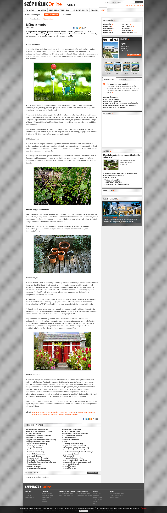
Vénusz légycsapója (34, 464)
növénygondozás (41, 412)
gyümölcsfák (72, 412)
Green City (107, 26)
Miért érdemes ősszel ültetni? (115, 175)
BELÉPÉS (107, 2)
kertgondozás (52, 412)
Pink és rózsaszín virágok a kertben (39, 431)
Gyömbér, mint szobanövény (37, 444)
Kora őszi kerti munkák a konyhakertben (41, 462)
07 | (104, 107)
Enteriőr (96, 495)
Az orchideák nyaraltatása (72, 436)
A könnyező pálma (69, 438)
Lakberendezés (80, 10)
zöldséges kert (82, 412)
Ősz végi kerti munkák (35, 438)
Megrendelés (29, 497)
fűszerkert (35, 414)
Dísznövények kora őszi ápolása (38, 460)
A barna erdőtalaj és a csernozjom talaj (77, 462)
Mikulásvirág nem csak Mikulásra (39, 436)
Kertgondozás (108, 32)
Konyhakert (126, 28)
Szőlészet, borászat (129, 32)
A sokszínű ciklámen (34, 456)
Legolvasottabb (109, 79)
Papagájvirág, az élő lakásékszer (38, 442)
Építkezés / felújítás (59, 10)
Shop (94, 503)
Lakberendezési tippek (84, 495)
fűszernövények (45, 414)
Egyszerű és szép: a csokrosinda (75, 446)
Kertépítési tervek (69, 468)
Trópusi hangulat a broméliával (74, 450)
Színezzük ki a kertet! (34, 450)
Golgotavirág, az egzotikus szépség (75, 434)
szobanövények (73, 414)
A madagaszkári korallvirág (73, 444)
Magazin (42, 10)
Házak (27, 493)
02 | (104, 97)
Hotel (95, 501)
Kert (103, 10)
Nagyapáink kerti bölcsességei (38, 458)
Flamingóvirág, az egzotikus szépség (76, 448)
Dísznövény (108, 24)
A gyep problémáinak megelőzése (75, 460)
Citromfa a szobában (113, 101)
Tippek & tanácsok (51, 15)
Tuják (65, 442)
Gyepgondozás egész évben (73, 458)
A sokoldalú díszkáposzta (36, 454)
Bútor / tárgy (98, 497)
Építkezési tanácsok (66, 495)
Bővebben (143, 508)
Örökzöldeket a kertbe (71, 440)
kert (33, 412)
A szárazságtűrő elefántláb (36, 468)
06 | (104, 105)
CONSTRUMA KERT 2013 (113, 182)
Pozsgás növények (34, 466)
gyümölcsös (63, 412)
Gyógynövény (108, 28)
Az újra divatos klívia (34, 448)
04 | (104, 101)
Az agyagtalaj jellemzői (71, 464)
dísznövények (62, 414)
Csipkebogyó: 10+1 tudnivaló (37, 429)
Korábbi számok (47, 495)
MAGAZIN (124, 39)
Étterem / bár (97, 499)
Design (94, 10)
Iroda (95, 505)
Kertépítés (107, 30)
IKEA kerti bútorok (112, 99)
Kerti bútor (126, 24)
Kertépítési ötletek (69, 466)
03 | (104, 99)
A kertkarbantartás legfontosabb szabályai (78, 452)
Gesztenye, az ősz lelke (35, 446)
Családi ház (97, 493)
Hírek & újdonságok (32, 15)
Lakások (28, 495)
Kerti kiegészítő (128, 26)
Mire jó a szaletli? (112, 97)
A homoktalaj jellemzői (71, 454)
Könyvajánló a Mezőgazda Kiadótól (117, 184)
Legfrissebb (122, 79)
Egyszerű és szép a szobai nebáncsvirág (41, 440)
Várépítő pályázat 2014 (112, 180)
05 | (104, 103)
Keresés (138, 2)
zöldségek (91, 412)
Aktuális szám (47, 493)
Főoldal (30, 10)
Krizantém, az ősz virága (36, 452)
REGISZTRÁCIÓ (116, 2)
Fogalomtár (67, 15)
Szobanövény (127, 30)
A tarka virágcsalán (34, 434)
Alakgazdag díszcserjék (71, 431)
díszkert (54, 414)
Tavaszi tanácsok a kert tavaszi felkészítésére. (122, 103)
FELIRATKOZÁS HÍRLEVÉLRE (133, 5)
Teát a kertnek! (68, 456)
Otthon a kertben (110, 178)
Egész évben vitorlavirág (72, 429)
